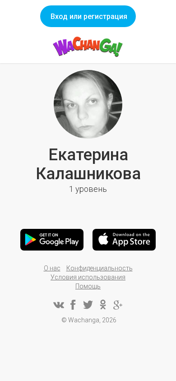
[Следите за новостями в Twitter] (88, 305)
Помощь (88, 286)
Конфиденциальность (99, 268)
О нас (52, 268)
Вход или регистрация (89, 16)
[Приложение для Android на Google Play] (51, 240)
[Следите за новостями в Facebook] (73, 305)
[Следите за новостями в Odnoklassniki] (103, 305)
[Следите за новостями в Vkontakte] (58, 305)
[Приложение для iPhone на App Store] (124, 240)
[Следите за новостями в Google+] (118, 305)
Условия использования (88, 277)
